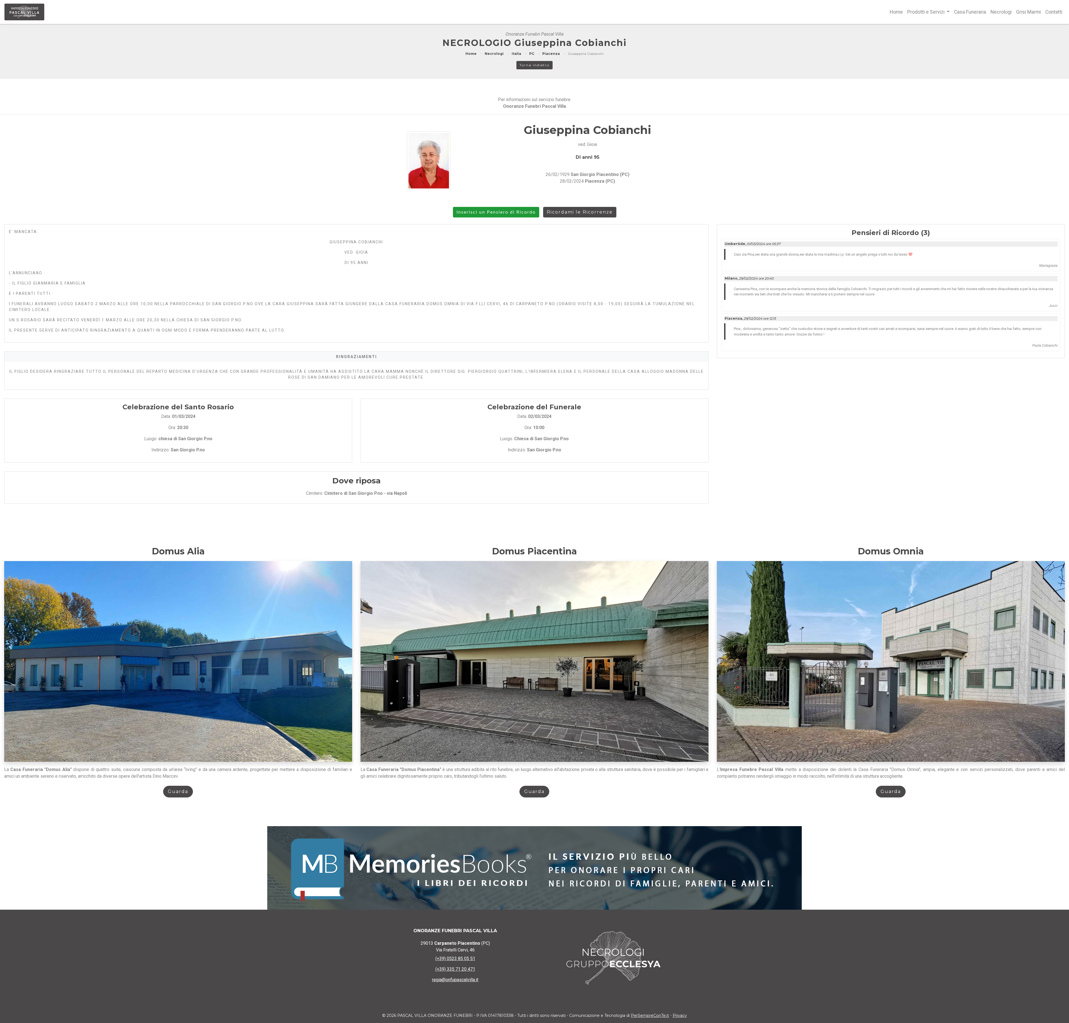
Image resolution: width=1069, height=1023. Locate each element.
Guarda (178, 791)
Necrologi (1001, 12)
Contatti (1053, 12)
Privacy (680, 1015)
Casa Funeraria (970, 12)
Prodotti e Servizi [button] (926, 12)
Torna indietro (534, 65)
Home (896, 12)
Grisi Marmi (1028, 12)
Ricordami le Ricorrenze (580, 212)
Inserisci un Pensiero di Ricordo (496, 212)
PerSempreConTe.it (650, 1015)
